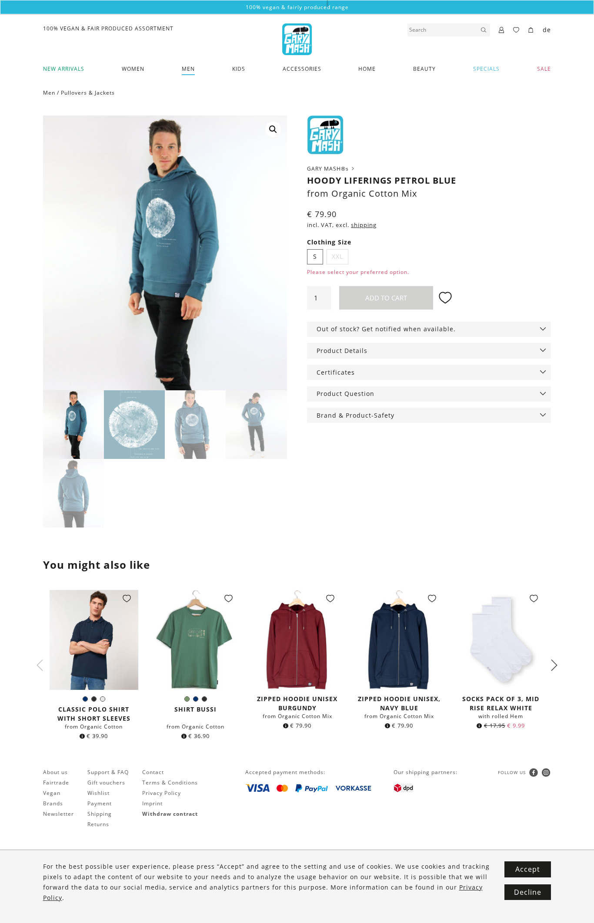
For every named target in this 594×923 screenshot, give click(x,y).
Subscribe (297, 555)
